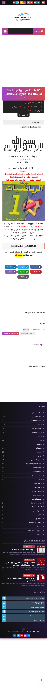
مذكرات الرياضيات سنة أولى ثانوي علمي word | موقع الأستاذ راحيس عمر (20, 564)
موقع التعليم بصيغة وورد (36, 611)
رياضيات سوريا (37, 510)
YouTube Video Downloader (35, 615)
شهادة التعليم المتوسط (34, 463)
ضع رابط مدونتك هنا (37, 620)
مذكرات (39, 444)
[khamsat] (21, 2)
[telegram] (17, 2)
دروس (40, 455)
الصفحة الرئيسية (35, 107)
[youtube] (31, 2)
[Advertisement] (23, 62)
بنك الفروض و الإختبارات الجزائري (33, 598)
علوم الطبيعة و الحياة (35, 530)
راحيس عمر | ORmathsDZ (15, 631)
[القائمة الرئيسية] (5, 31)
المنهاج (39, 526)
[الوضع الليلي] (41, 680)
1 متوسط (24, 107)
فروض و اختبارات (36, 432)
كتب (28, 111)
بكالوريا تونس (37, 483)
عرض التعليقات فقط (26, 333)
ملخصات (39, 448)
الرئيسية (37, 31)
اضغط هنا (10, 180)
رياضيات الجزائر (36, 111)
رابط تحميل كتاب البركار (29, 127)
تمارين (40, 424)
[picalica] (32, 635)
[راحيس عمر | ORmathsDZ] (23, 15)
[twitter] (28, 2)
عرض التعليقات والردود (10, 333)
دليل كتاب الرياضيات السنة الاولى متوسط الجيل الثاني (20, 579)
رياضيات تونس (37, 495)
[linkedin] (35, 2)
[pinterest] (14, 2)
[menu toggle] (43, 2)
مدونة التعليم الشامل (37, 607)
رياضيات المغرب (37, 475)
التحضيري (38, 518)
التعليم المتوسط (14, 107)
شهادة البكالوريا (36, 428)
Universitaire (37, 467)
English (39, 514)
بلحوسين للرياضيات (38, 602)
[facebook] (38, 2)
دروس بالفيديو (37, 491)
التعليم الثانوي (37, 416)
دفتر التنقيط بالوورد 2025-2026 (23, 549)
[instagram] (24, 2)
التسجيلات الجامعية (35, 522)
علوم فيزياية (38, 534)
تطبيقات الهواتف (36, 506)
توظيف (39, 436)
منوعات (39, 452)
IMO (40, 479)
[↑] (23, 629)
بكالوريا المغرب (37, 487)
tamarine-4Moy (36, 503)
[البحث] (3, 2)
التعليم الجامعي (36, 499)
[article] (23, 290)
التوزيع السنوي (37, 471)
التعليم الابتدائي (36, 459)
